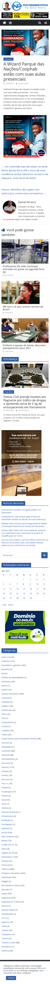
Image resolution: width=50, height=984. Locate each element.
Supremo (5, 922)
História (4, 808)
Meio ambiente (8, 836)
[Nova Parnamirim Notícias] (4, 23)
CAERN (4, 689)
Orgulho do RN (7, 853)
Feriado (4, 787)
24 (37, 593)
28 (17, 598)
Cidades (4, 706)
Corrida (4, 726)
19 (4, 593)
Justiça (4, 832)
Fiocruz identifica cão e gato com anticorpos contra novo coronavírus (23, 191)
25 (44, 593)
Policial (4, 865)
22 (24, 593)
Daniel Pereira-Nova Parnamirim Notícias (19, 738)
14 (17, 589)
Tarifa (4, 926)
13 (11, 589)
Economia (5, 751)
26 (4, 598)
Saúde (4, 893)
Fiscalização (6, 791)
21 (17, 593)
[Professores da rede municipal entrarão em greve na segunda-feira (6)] (25, 240)
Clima (3, 714)
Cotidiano (5, 730)
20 (11, 593)
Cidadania (5, 702)
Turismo (5, 938)
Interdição (5, 820)
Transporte (6, 934)
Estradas (5, 771)
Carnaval (5, 698)
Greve (4, 804)
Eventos (4, 775)
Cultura (4, 734)
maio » (11, 604)
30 (31, 598)
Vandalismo (6, 946)
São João (5, 889)
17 (37, 589)
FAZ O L (5, 783)
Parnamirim (6, 857)
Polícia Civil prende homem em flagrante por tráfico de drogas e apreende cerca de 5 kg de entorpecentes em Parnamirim (24, 402)
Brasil (3, 685)
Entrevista (5, 763)
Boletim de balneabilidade (12, 677)
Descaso (5, 742)
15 (24, 589)
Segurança (9, 392)
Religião (4, 881)
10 (37, 584)
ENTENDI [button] (11, 978)
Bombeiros (6, 681)
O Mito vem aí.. (8, 844)
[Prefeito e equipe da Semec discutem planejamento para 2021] (25, 319)
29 (24, 598)
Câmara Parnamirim (10, 694)
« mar (3, 604)
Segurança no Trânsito (11, 901)
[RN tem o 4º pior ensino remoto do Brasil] (20, 282)
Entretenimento (8, 759)
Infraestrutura (7, 816)
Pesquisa (5, 861)
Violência (5, 950)
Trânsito (5, 930)
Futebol (4, 795)
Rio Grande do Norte (10, 885)
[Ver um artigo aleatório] (46, 23)
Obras (4, 848)
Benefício (5, 669)
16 (31, 589)
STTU (3, 918)
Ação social (6, 657)
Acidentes (5, 661)
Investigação (6, 824)
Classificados (7, 710)
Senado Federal (8, 910)
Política (4, 869)
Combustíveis (7, 722)
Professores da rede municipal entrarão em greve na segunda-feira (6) (23, 269)
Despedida (6, 747)
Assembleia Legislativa (11, 665)
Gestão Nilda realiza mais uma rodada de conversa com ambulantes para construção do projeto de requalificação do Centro (23, 533)
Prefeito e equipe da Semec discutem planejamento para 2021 (24, 347)
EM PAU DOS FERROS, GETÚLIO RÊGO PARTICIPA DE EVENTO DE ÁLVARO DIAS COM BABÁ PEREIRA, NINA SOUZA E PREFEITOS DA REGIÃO (24, 543)
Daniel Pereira (23, 83)
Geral (3, 800)
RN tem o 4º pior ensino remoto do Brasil (23, 308)
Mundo (4, 840)
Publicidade (6, 877)
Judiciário (5, 828)
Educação (8, 59)
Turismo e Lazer (8, 942)
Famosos (5, 779)
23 (31, 593)
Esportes (5, 767)
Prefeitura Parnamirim (11, 873)
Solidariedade (7, 914)
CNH (3, 718)
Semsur (4, 906)
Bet (3, 673)
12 (4, 589)
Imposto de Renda (9, 812)
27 (11, 598)
